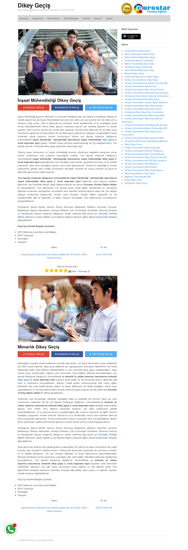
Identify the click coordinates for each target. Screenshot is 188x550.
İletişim (109, 18)
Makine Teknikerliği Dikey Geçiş (139, 63)
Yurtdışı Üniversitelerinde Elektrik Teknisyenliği (146, 83)
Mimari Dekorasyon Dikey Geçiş (139, 53)
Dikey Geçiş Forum (133, 144)
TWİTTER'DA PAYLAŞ (101, 107)
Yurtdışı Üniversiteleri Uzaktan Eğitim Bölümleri (146, 102)
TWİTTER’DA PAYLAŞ (101, 354)
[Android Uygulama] (131, 37)
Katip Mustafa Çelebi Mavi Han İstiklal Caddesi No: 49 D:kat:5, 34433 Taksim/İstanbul (54, 256)
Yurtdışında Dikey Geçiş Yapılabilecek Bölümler (146, 141)
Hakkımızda (37, 18)
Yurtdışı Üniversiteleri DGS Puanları (141, 166)
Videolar (86, 18)
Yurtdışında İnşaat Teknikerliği (138, 66)
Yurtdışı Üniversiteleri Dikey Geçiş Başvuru (144, 170)
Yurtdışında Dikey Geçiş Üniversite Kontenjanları (147, 95)
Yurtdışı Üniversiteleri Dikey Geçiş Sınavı (143, 108)
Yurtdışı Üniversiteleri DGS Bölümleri (141, 163)
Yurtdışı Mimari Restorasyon (138, 50)
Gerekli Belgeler (71, 18)
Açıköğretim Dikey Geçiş (136, 183)
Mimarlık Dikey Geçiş (38, 347)
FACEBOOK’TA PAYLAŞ (67, 354)
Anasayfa (24, 18)
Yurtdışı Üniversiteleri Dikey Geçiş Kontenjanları (146, 92)
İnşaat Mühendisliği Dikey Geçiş (49, 100)
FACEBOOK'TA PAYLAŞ (67, 107)
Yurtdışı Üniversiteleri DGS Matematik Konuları (146, 124)
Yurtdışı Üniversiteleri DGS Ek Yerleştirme (144, 150)
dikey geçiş (108, 139)
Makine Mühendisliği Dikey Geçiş (140, 57)
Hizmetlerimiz (53, 18)
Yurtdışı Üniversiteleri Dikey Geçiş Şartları (144, 105)
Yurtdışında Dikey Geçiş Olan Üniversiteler (144, 112)
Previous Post (67, 523)
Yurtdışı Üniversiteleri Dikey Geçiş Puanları (144, 89)
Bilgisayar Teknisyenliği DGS (138, 176)
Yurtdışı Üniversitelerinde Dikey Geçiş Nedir (145, 115)
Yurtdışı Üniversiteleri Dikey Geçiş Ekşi (142, 147)
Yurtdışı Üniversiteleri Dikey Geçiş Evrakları (144, 137)
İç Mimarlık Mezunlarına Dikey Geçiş (141, 76)
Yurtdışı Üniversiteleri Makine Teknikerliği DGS (146, 128)
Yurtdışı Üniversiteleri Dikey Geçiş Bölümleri (145, 153)
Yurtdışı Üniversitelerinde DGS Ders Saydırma (146, 160)
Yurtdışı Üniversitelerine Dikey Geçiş (141, 79)
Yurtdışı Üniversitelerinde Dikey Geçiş (142, 99)
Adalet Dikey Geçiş (133, 179)
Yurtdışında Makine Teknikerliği (139, 60)
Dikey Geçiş (34, 5)
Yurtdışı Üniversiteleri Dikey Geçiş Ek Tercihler (146, 157)
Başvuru (98, 18)
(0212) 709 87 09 (104, 254)
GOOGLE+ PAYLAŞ (34, 107)
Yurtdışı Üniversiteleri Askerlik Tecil (141, 86)
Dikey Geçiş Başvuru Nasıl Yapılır (140, 173)
